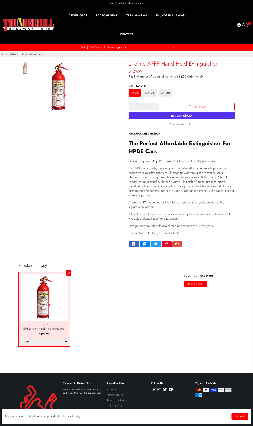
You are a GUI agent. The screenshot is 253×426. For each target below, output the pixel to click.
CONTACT (126, 34)
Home (4, 54)
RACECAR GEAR (107, 15)
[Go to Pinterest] (167, 244)
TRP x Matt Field (136, 15)
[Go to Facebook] (134, 244)
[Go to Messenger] (145, 244)
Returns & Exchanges (117, 400)
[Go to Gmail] (177, 244)
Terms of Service (115, 394)
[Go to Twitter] (156, 244)
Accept (240, 416)
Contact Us (112, 389)
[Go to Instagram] (159, 390)
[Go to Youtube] (170, 390)
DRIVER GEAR (77, 15)
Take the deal (195, 284)
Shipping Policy (114, 405)
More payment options (181, 124)
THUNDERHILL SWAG (170, 15)
